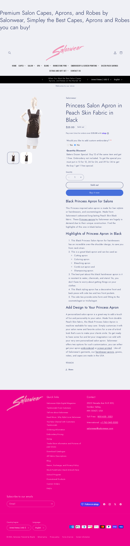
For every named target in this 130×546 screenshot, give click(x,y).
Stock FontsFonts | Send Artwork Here (63, 470)
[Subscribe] (51, 504)
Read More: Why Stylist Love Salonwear (64, 417)
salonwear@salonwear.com (100, 428)
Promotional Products (56, 479)
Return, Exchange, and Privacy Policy (63, 465)
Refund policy (42, 537)
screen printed (104, 348)
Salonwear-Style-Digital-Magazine (61, 403)
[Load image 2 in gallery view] (26, 158)
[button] (10, 53)
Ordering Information (56, 429)
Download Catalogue (56, 451)
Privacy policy (54, 537)
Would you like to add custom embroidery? (88, 140)
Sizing (49, 439)
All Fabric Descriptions (57, 456)
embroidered (87, 348)
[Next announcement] (87, 79)
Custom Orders (53, 483)
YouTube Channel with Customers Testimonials (61, 423)
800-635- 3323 (105, 416)
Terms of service (67, 537)
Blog (49, 460)
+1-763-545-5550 (109, 422)
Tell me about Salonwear (57, 412)
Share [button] (70, 369)
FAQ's (49, 488)
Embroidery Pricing (55, 434)
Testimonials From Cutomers (59, 408)
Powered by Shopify (28, 537)
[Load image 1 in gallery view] (13, 158)
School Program (54, 474)
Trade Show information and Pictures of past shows (64, 445)
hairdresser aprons (105, 351)
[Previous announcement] (42, 79)
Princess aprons (87, 219)
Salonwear (17, 537)
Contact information (83, 537)
